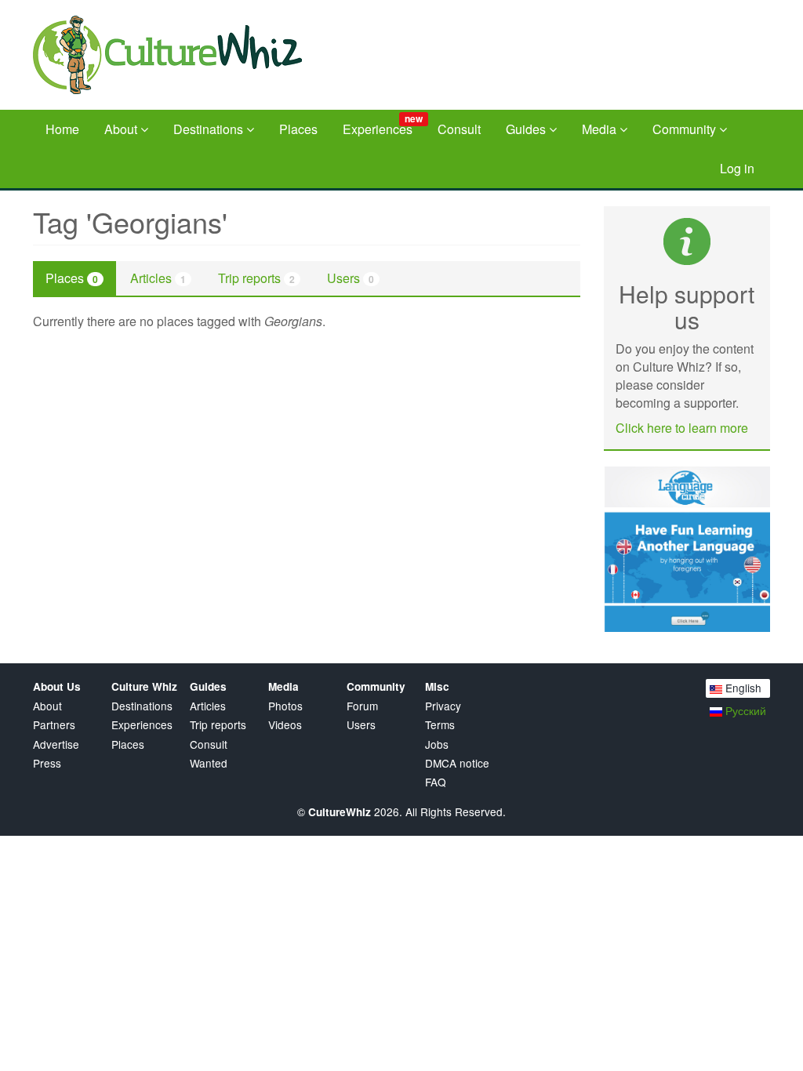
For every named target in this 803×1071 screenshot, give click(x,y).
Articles (158, 278)
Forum (362, 706)
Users (350, 278)
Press (47, 763)
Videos (285, 724)
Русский (744, 710)
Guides (527, 129)
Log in (737, 168)
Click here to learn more (682, 428)
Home (62, 129)
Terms (440, 724)
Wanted (208, 763)
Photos (285, 706)
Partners (54, 724)
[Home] (179, 55)
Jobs (437, 744)
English (741, 687)
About (122, 129)
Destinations (209, 129)
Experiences (383, 124)
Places (298, 129)
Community (685, 129)
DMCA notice (457, 763)
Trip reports (256, 278)
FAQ (435, 782)
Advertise (56, 744)
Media (601, 129)
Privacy (443, 706)
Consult (459, 129)
